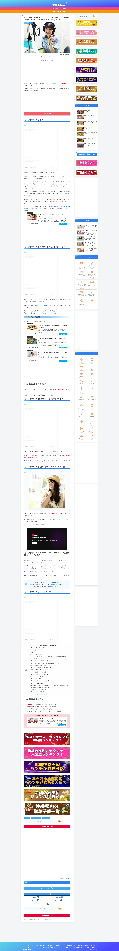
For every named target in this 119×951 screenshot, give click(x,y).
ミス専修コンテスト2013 (45, 508)
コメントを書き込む (47, 888)
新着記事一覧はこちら (47, 826)
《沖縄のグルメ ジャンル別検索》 (59, 11)
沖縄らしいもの (89, 945)
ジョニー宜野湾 (34, 305)
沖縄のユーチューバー (61, 945)
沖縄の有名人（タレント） (36, 817)
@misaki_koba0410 (53, 586)
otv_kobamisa (53, 582)
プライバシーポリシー (86, 947)
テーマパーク (62, 947)
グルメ (45, 945)
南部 (37, 945)
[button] (59, 821)
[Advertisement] (47, 72)
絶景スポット (54, 947)
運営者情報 (95, 947)
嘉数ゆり (46, 305)
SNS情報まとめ (37, 208)
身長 (46, 206)
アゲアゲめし (35, 83)
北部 (29, 945)
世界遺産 (95, 945)
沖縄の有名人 (51, 945)
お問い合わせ (77, 947)
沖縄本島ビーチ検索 (71, 945)
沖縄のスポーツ (81, 945)
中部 (33, 945)
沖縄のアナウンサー (46, 817)
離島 (41, 945)
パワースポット (47, 947)
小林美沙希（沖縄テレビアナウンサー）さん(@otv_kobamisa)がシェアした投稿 (40, 167)
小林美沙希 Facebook (55, 584)
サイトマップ (69, 947)
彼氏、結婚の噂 (55, 206)
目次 (46, 114)
